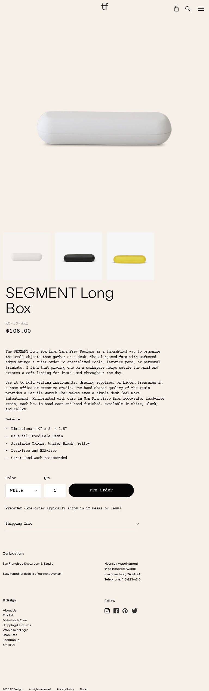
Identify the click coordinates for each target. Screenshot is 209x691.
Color (10, 478)
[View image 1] (27, 256)
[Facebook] (116, 610)
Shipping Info (18, 524)
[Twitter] (134, 610)
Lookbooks (11, 639)
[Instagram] (107, 610)
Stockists (10, 635)
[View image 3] (130, 256)
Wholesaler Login (15, 630)
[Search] (187, 8)
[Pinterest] (125, 610)
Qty (47, 478)
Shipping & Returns (17, 625)
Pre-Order (101, 490)
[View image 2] (78, 256)
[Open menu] (200, 8)
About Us (9, 610)
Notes (84, 689)
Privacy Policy (65, 689)
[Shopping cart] (176, 8)
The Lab (8, 615)
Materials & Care (15, 620)
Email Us (9, 644)
